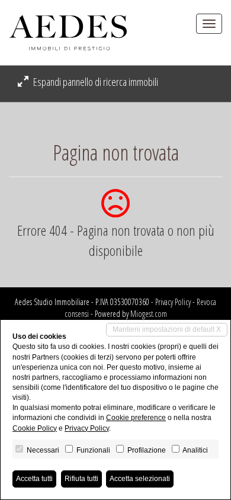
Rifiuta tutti (81, 479)
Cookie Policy (34, 428)
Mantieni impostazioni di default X (167, 329)
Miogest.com (148, 313)
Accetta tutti (34, 479)
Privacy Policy (173, 301)
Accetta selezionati (140, 479)
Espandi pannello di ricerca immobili (94, 82)
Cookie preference (136, 418)
